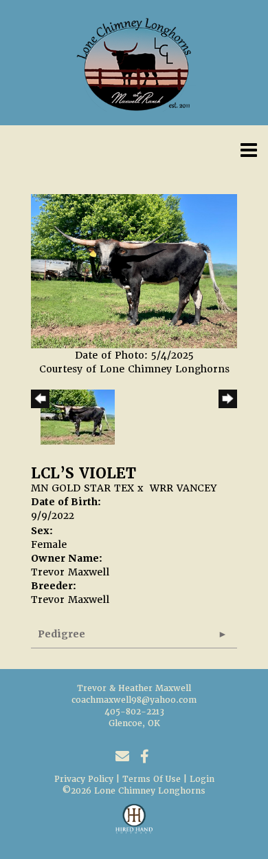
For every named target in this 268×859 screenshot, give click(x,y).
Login (202, 779)
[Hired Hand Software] (134, 824)
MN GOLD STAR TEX (82, 488)
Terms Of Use (151, 779)
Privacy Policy (83, 779)
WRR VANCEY (183, 488)
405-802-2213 (134, 711)
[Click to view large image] (134, 270)
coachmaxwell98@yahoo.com (134, 700)
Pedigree (61, 634)
